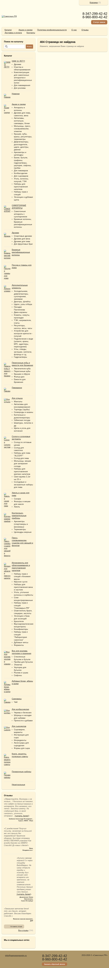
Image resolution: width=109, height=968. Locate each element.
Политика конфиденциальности (52, 30)
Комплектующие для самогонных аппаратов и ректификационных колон (23, 77)
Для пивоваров (21, 170)
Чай (15, 702)
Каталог (8, 30)
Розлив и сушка (21, 672)
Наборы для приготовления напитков (21, 186)
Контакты (31, 33)
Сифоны (18, 675)
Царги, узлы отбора (23, 304)
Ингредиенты (20, 740)
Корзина (94, 2)
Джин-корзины (20, 312)
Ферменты (19, 645)
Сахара (17, 499)
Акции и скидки (26, 30)
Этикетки (18, 664)
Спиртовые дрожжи (23, 236)
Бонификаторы (21, 629)
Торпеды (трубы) (22, 409)
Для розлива (20, 88)
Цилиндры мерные (23, 532)
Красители (19, 621)
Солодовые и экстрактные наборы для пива (23, 484)
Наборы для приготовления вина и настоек (23, 587)
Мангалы (18, 401)
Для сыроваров (21, 176)
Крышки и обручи (22, 374)
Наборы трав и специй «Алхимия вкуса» (22, 576)
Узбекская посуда (22, 420)
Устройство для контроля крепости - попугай (23, 333)
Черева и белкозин (23, 712)
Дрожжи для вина (22, 239)
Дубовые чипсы (21, 642)
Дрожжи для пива (22, 241)
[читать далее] (22, 816)
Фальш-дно (19, 377)
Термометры (20, 529)
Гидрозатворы (20, 357)
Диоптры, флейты (22, 301)
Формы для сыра (22, 748)
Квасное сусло (20, 582)
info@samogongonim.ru (16, 955)
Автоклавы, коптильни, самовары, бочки (22, 120)
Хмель (17, 507)
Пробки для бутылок (23, 662)
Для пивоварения (22, 85)
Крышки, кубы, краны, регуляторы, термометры (23, 136)
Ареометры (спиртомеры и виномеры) (21, 524)
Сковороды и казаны (23, 412)
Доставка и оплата (13, 33)
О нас (74, 30)
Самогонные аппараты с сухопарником (20, 214)
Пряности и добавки (23, 720)
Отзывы (85, 30)
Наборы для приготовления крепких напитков (22, 471)
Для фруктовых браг (23, 244)
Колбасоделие (20, 173)
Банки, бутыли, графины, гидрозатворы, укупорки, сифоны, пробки (22, 162)
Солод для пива (21, 458)
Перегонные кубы (22, 371)
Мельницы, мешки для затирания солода (22, 463)
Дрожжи (17, 64)
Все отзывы (23, 930)
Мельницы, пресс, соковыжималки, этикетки (22, 128)
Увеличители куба (22, 368)
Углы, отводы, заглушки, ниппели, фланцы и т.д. (23, 352)
